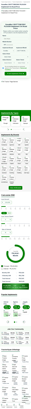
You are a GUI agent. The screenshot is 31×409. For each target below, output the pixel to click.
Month (9, 213)
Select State (6, 53)
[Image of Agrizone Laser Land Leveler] (15, 311)
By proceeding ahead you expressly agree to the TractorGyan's (16, 68)
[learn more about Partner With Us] (27, 404)
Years (4, 213)
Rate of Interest (6, 229)
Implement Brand (8, 47)
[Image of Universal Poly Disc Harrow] (6, 311)
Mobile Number (7, 41)
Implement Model (21, 47)
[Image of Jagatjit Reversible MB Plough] (25, 311)
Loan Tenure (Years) (7, 216)
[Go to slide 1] (14, 322)
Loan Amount (5, 199)
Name (4, 35)
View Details (6, 307)
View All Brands (15, 188)
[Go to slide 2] (16, 322)
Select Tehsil (20, 59)
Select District (7, 59)
